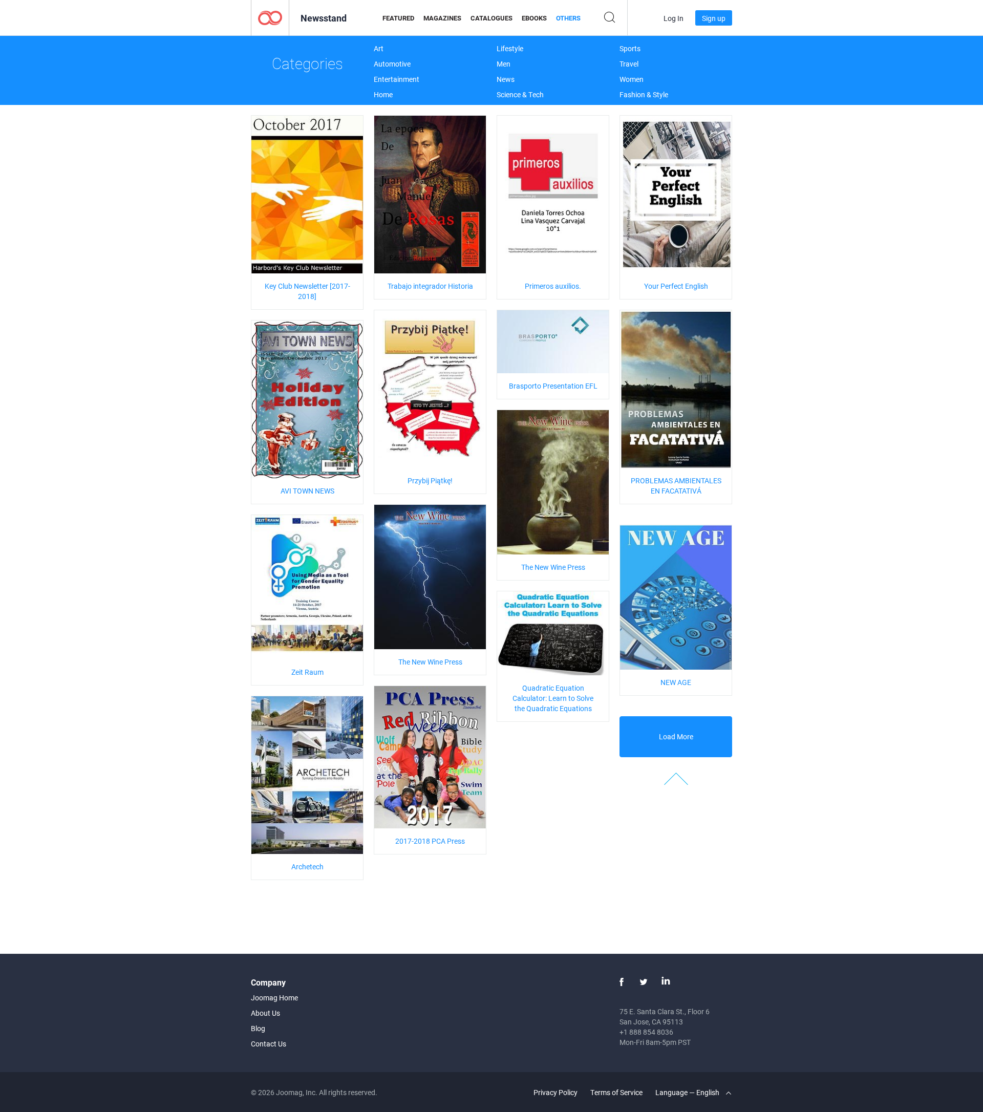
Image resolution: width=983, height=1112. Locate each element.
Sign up (713, 18)
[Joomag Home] (270, 17)
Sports (629, 48)
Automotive (392, 64)
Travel (628, 64)
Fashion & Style (643, 94)
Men (503, 64)
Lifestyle (510, 48)
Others (568, 18)
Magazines (442, 18)
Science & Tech (520, 94)
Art (378, 48)
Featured (398, 18)
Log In (673, 18)
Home (383, 94)
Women (631, 79)
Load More (676, 736)
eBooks (534, 18)
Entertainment (396, 79)
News (506, 79)
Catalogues (491, 18)
